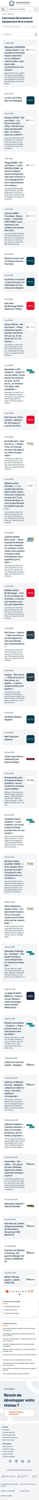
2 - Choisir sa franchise (10, 1310)
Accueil (4, 14)
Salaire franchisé (7, 1454)
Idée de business (7, 1446)
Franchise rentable (8, 1449)
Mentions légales (24, 1491)
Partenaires (6, 1430)
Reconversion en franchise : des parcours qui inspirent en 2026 (19, 1369)
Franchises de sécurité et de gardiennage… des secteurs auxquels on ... (19, 1364)
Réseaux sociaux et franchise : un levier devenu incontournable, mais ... (19, 1350)
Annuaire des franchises (9, 1437)
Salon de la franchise (8, 1435)
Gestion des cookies (6, 1495)
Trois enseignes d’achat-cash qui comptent (16, 1374)
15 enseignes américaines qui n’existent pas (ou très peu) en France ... (19, 1334)
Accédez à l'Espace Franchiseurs (16, 1413)
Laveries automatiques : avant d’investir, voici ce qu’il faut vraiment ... (19, 1329)
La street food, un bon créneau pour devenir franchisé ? (19, 1355)
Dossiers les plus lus (10, 1323)
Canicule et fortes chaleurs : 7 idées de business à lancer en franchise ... (19, 1340)
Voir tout (8, 34)
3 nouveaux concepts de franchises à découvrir (17, 1360)
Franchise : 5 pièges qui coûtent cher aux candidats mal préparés (18, 1345)
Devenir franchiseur (8, 1440)
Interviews (11, 14)
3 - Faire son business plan (11, 1313)
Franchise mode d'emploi (11, 1301)
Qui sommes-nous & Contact (28, 1484)
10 (19, 1294)
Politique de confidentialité (8, 1491)
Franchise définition (8, 1432)
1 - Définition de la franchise (11, 1306)
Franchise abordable (8, 1456)
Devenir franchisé (7, 1451)
